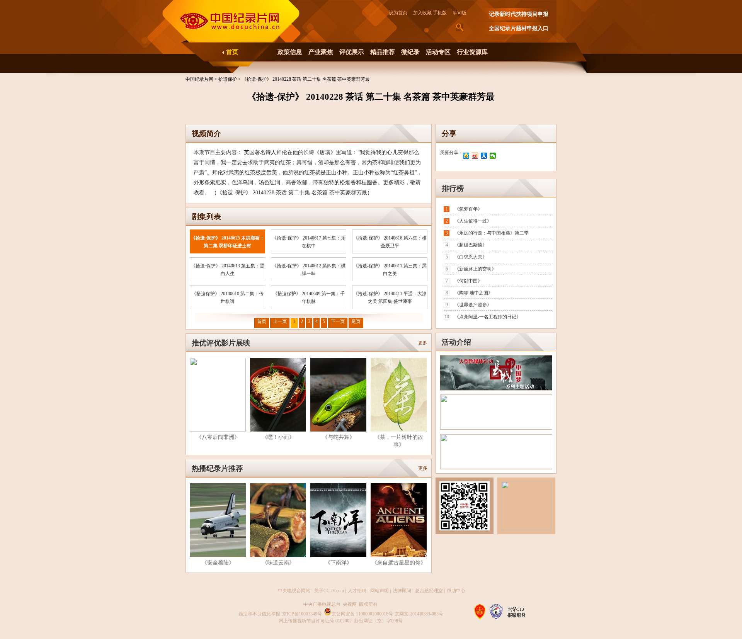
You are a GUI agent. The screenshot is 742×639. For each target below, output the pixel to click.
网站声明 (379, 590)
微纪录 (410, 52)
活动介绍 (456, 342)
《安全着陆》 (218, 563)
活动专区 (438, 52)
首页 (232, 52)
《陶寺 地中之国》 (473, 293)
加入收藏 (422, 12)
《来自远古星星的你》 (399, 563)
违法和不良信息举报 (259, 614)
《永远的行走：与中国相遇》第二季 (491, 233)
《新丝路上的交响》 (475, 269)
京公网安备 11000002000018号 (362, 614)
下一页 (338, 321)
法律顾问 (402, 590)
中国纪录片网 (200, 79)
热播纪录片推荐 (217, 468)
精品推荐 (382, 52)
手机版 (440, 12)
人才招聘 (357, 590)
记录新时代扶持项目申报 (518, 14)
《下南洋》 (338, 563)
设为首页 (400, 12)
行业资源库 (472, 52)
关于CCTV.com (329, 590)
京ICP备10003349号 (302, 614)
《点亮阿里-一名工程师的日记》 (487, 317)
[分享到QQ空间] (466, 156)
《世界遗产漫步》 (473, 305)
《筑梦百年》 (468, 209)
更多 (422, 342)
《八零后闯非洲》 (218, 437)
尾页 (356, 321)
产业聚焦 (320, 52)
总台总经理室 (429, 590)
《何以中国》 (468, 281)
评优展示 (351, 52)
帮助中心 (456, 590)
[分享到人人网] (484, 156)
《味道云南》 (278, 563)
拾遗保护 (228, 79)
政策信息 (289, 52)
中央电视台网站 (294, 590)
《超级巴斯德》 (470, 245)
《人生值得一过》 (473, 221)
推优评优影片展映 (221, 343)
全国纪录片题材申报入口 (518, 28)
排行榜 (453, 188)
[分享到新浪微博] (475, 156)
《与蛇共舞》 (338, 437)
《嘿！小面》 (278, 437)
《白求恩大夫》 (470, 257)
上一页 (280, 321)
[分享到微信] (493, 156)
